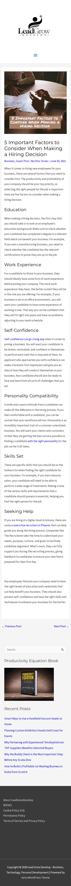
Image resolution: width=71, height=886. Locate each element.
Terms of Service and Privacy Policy (24, 821)
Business (9, 161)
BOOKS (7, 805)
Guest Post (22, 161)
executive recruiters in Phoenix (31, 525)
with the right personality (43, 441)
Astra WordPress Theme (35, 877)
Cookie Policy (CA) (14, 810)
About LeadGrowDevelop (18, 800)
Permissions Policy (14, 815)
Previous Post (11, 626)
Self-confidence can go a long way (24, 339)
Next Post (61, 626)
